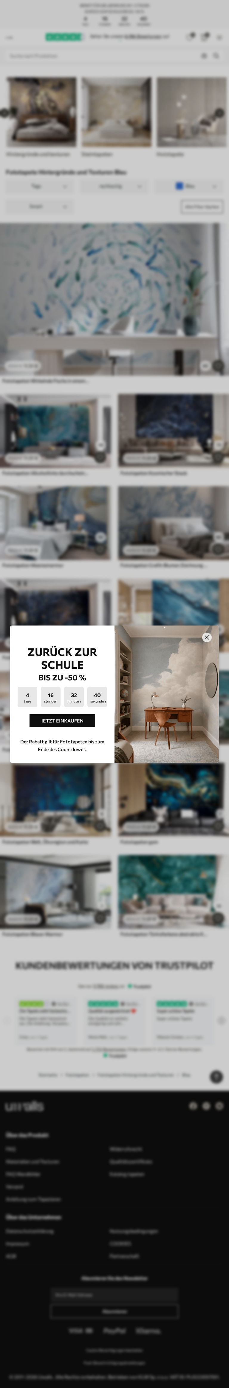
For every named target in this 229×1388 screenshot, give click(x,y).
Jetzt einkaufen (62, 720)
